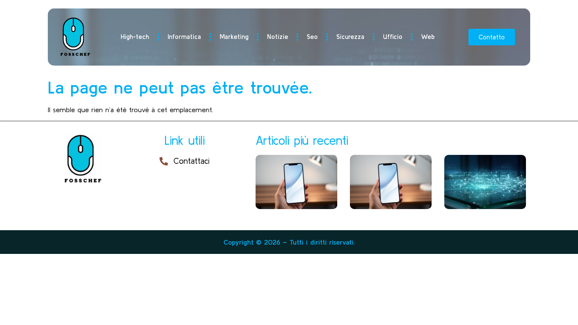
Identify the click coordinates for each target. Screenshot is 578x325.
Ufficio (392, 36)
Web (428, 36)
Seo (312, 36)
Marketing (234, 36)
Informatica (184, 36)
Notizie (277, 36)
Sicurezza (350, 36)
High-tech (135, 36)
